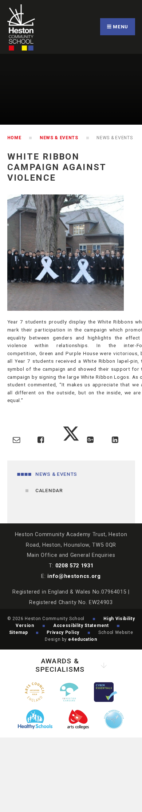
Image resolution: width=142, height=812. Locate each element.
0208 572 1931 (74, 566)
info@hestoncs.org (74, 576)
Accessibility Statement (81, 625)
